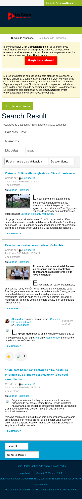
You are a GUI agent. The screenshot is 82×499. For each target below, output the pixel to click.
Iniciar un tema (20, 106)
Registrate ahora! (41, 60)
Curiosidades (22, 325)
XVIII (36, 337)
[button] (9, 356)
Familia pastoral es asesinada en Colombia (34, 245)
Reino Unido (53, 337)
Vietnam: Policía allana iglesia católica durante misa (40, 173)
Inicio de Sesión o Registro (61, 3)
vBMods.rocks (58, 466)
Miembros (12, 141)
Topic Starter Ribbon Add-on (31, 466)
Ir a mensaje (14, 233)
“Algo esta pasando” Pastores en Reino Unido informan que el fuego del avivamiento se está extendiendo (36, 374)
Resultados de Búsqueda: (16, 124)
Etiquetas (11, 150)
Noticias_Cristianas (18, 190)
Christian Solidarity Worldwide (36, 214)
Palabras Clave (16, 132)
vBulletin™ (42, 473)
